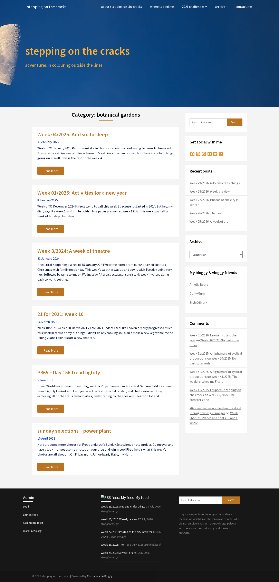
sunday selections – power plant (74, 430)
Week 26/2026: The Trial (206, 213)
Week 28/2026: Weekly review (210, 191)
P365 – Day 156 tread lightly (68, 372)
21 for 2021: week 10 (60, 314)
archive (220, 7)
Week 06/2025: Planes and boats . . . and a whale (214, 418)
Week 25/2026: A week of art (209, 221)
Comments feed (33, 522)
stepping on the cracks (46, 6)
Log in (26, 506)
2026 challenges (193, 7)
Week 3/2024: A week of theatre (73, 250)
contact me (244, 7)
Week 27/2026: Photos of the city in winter (126, 532)
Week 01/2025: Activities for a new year (82, 192)
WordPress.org (32, 531)
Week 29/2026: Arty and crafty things (215, 183)
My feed (142, 497)
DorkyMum (197, 293)
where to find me (162, 7)
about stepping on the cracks (121, 7)
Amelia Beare (199, 284)
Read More (51, 171)
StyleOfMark (198, 302)
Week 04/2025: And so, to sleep (72, 134)
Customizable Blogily (100, 576)
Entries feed (30, 515)
